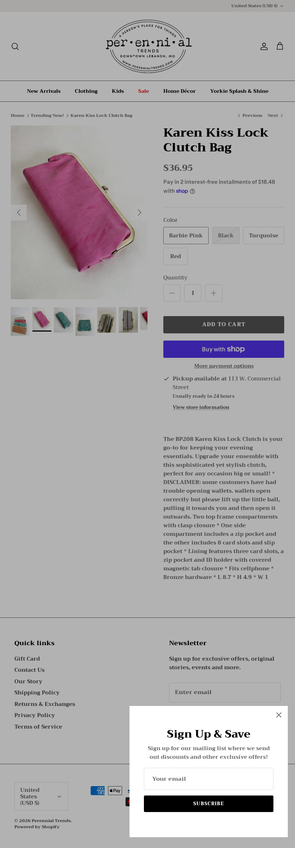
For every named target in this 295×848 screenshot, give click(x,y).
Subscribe (208, 803)
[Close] (279, 715)
